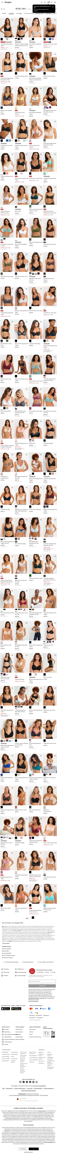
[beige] (21, 173)
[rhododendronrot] (30, 838)
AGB (3, 1088)
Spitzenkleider (5, 1056)
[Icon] (12, 20)
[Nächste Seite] (56, 39)
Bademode (18, 1034)
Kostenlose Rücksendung (11, 962)
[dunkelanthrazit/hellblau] (16, 539)
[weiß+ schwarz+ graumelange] (44, 775)
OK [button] (33, 1149)
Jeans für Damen (13, 1061)
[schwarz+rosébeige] (4, 239)
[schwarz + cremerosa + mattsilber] (44, 107)
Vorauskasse (39, 1017)
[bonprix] (8, 2)
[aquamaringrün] (44, 173)
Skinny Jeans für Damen (23, 1056)
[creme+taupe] (4, 740)
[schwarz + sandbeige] (2, 73)
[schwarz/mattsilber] (30, 308)
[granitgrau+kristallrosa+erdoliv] (36, 539)
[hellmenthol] (24, 140)
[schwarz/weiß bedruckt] (2, 905)
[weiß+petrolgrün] (10, 740)
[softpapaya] (16, 905)
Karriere (31, 1032)
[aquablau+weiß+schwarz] (53, 642)
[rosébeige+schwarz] (44, 575)
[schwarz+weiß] (16, 39)
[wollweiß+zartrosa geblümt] (2, 575)
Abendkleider (5, 1052)
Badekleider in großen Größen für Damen (51, 1063)
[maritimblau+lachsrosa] (21, 39)
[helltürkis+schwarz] (44, 408)
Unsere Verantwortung (35, 1037)
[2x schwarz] (19, 39)
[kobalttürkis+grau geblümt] (30, 775)
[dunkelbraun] (44, 39)
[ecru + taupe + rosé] (24, 610)
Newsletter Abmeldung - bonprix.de (36, 998)
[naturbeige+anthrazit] (10, 838)
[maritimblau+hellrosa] (21, 707)
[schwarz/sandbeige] (16, 341)
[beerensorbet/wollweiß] (2, 872)
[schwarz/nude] (33, 39)
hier (25, 1118)
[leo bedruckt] (2, 474)
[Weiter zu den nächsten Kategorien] (56, 13)
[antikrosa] (53, 341)
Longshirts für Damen (42, 1058)
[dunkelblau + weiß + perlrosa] (47, 775)
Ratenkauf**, (39, 1015)
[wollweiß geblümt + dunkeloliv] (16, 575)
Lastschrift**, (32, 1017)
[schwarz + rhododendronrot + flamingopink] (50, 107)
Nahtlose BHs (5, 951)
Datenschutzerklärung (49, 1142)
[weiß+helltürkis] (2, 239)
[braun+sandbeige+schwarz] (50, 775)
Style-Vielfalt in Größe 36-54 (46, 962)
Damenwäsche (19, 1032)
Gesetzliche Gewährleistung (28, 1090)
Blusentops (41, 1061)
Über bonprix (32, 1029)
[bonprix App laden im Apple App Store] (5, 1009)
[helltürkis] (10, 140)
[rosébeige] (2, 642)
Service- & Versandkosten (39, 1086)
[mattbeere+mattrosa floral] (33, 440)
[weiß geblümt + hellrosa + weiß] (16, 474)
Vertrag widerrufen (48, 1088)
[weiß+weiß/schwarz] (16, 206)
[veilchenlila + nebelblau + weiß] (30, 539)
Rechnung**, (32, 1015)
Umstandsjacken (33, 1058)
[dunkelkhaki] (30, 239)
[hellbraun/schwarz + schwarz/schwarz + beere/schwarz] (50, 642)
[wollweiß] (47, 173)
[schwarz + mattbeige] (44, 140)
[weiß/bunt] (44, 308)
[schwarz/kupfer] (30, 506)
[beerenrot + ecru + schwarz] (16, 610)
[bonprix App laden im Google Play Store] (16, 1009)
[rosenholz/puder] (19, 539)
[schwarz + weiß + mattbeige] (44, 642)
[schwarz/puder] (2, 707)
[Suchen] (41, 2)
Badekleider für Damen (50, 1058)
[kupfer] (16, 807)
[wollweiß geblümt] (2, 206)
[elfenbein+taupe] (36, 273)
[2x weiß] (24, 39)
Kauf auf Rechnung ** (28, 962)
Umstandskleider (33, 1060)
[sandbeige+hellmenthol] (4, 539)
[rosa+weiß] (7, 838)
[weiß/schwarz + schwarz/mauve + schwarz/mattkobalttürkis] (47, 642)
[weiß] (4, 39)
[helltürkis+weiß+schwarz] (19, 610)
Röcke (12, 1056)
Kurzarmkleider (6, 1058)
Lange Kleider (5, 1061)
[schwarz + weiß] (30, 610)
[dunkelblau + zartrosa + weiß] (21, 610)
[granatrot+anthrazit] (7, 740)
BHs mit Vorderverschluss (8, 955)
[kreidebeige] (7, 39)
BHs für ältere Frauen (7, 957)
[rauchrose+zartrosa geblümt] (33, 775)
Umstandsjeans (33, 1055)
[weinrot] (44, 506)
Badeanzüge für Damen (50, 1067)
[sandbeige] (2, 440)
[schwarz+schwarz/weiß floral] (30, 440)
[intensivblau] (47, 506)
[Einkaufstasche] (54, 2)
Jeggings (40, 1052)
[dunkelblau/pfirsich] (2, 107)
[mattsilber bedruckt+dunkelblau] (33, 273)
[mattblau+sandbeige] (4, 838)
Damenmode (19, 1029)
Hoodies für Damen (41, 1055)
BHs (3, 926)
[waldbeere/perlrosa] (30, 408)
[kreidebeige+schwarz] (2, 740)
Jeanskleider (14, 1058)
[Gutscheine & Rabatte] (48, 2)
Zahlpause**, (46, 1015)
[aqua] (44, 905)
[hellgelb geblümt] (16, 107)
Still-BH (9, 941)
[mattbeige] (19, 140)
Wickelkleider (14, 1054)
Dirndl (49, 1052)
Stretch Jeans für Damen (32, 1052)
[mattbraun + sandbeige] (19, 707)
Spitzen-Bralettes (6, 949)
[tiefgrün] (30, 575)
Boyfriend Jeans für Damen (22, 1060)
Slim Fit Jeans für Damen (23, 1052)
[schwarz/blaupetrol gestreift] (16, 376)
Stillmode (31, 1062)
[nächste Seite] (33, 917)
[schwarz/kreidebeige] (30, 707)
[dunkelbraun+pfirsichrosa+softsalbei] (33, 539)
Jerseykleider (14, 1052)
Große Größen (19, 1037)
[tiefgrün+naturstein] (30, 206)
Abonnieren (42, 986)
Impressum (30, 1088)
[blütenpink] (53, 39)
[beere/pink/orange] (2, 376)
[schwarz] (2, 39)
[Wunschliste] (51, 2)
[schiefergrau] (2, 308)
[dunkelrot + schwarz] (4, 674)
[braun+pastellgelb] (33, 610)
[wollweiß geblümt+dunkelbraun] (44, 539)
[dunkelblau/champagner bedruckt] (30, 642)
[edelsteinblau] (7, 140)
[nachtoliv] (44, 206)
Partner (9, 1111)
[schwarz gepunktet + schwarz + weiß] (30, 740)
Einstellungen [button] (23, 1149)
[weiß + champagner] (2, 610)
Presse (31, 1034)
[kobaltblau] (2, 775)
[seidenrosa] (16, 440)
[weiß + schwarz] (30, 73)
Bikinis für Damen (49, 1055)
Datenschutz (9, 1088)
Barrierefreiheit (38, 1088)
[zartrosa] (44, 838)
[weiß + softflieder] (7, 674)
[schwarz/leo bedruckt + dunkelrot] (38, 273)
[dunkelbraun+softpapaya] (44, 376)
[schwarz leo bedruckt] (30, 872)
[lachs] (7, 173)
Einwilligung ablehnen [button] (28, 1152)
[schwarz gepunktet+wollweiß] (30, 273)
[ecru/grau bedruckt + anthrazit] (16, 408)
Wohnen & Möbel (20, 1039)
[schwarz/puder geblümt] (44, 73)
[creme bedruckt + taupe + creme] (16, 642)
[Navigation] (2, 2)
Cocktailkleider (6, 1054)
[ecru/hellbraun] (30, 39)
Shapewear (41, 1063)
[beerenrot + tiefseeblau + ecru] (47, 107)
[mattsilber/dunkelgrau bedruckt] (16, 308)
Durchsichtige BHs (6, 953)
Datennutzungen (42, 1111)
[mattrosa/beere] (30, 140)
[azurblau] (50, 39)
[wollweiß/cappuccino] (4, 707)
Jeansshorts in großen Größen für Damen (24, 1066)
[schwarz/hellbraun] (2, 807)
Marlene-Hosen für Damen (22, 1071)
